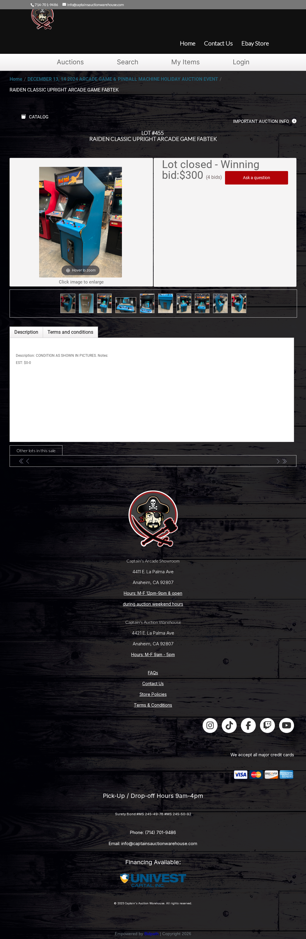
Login (241, 62)
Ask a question (256, 177)
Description (26, 332)
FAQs (153, 672)
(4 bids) (214, 177)
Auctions (70, 62)
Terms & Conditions (153, 705)
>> (284, 461)
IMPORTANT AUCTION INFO (261, 121)
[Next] (110, 217)
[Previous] (51, 217)
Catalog (38, 117)
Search (127, 62)
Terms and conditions (70, 332)
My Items (185, 62)
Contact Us (153, 683)
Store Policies (153, 694)
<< (21, 461)
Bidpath (151, 933)
